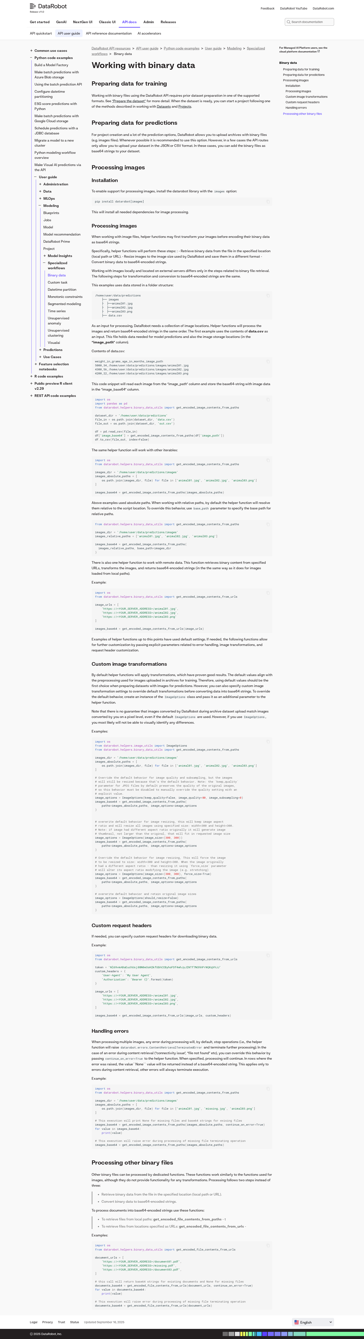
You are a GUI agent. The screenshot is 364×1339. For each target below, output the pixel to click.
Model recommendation (61, 234)
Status (74, 1322)
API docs (129, 22)
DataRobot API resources (111, 48)
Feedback (267, 8)
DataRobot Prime (56, 241)
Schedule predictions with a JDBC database (56, 130)
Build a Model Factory (51, 65)
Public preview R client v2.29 (53, 386)
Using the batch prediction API (58, 84)
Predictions (53, 350)
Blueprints (51, 213)
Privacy (47, 1322)
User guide (48, 177)
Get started (40, 22)
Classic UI (107, 22)
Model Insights (60, 256)
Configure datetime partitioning (50, 94)
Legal (33, 1322)
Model (48, 227)
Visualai (54, 342)
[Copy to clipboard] (268, 201)
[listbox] (313, 1322)
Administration (55, 184)
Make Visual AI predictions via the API (58, 167)
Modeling (51, 206)
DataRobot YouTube (293, 8)
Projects (184, 106)
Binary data (57, 275)
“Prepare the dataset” (129, 101)
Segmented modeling (64, 304)
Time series (57, 311)
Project (49, 248)
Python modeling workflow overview (55, 155)
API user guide (69, 33)
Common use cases (51, 50)
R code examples (49, 376)
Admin (148, 22)
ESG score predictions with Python (56, 106)
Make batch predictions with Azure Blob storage (57, 74)
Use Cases (52, 357)
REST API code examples (55, 396)
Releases (168, 22)
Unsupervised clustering (58, 332)
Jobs (47, 220)
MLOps (49, 198)
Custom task (57, 282)
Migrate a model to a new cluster (54, 142)
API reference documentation (109, 33)
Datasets (164, 106)
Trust (61, 1322)
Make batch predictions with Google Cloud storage (57, 118)
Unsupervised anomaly (58, 320)
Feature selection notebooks (54, 366)
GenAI (61, 22)
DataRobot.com (323, 8)
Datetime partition (62, 289)
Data (47, 191)
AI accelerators (149, 33)
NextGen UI (82, 22)
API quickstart (41, 33)
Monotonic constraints (65, 297)
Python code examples (54, 58)
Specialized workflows (57, 265)
